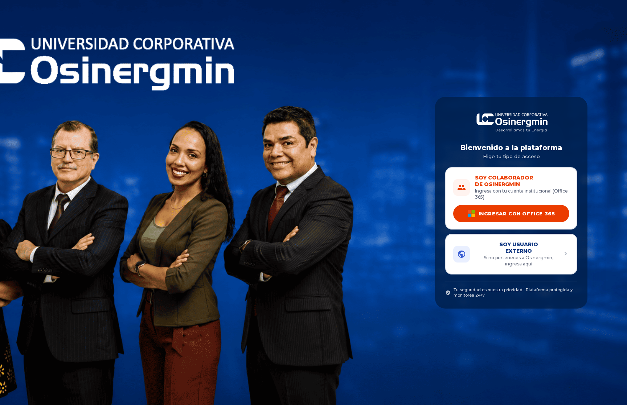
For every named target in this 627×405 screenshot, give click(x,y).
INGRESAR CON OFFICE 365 (516, 213)
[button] (511, 254)
